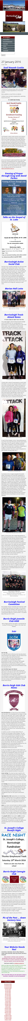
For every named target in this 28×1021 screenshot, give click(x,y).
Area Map (5, 44)
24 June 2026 (8, 997)
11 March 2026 (7, 1018)
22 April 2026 (8, 1009)
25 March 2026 (7, 1015)
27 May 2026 (8, 1002)
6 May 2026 (8, 1007)
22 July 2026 (8, 991)
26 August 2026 (8, 984)
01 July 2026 (8, 995)
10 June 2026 (8, 999)
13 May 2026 (8, 1005)
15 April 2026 (8, 1011)
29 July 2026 (8, 989)
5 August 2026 (8, 988)
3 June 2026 (8, 1001)
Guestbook (5, 50)
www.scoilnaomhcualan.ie (7, 168)
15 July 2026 (8, 992)
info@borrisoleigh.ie (19, 963)
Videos (4, 46)
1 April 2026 (8, 1014)
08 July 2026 (8, 994)
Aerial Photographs (7, 41)
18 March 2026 (7, 1017)
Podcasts (5, 48)
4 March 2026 (8, 1019)
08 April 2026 (8, 1012)
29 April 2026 (8, 1008)
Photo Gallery (6, 39)
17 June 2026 (8, 998)
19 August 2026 (8, 985)
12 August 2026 (8, 987)
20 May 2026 (8, 1004)
